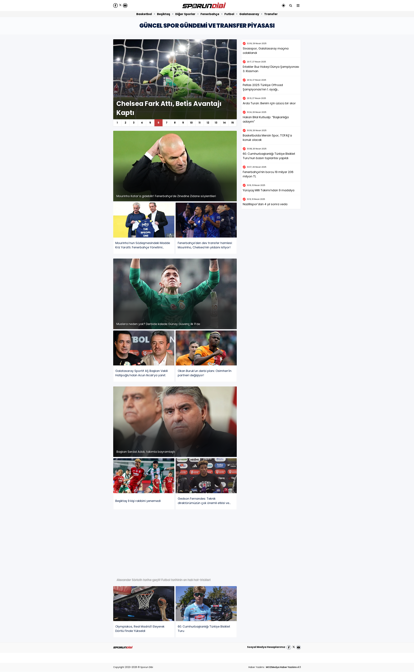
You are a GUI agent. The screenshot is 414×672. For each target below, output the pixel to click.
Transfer (271, 14)
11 (200, 122)
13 (216, 122)
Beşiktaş (163, 14)
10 (191, 122)
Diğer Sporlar (185, 14)
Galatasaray (249, 14)
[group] (175, 82)
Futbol (229, 14)
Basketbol (144, 14)
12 (208, 122)
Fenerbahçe (210, 14)
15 (232, 122)
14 (224, 122)
